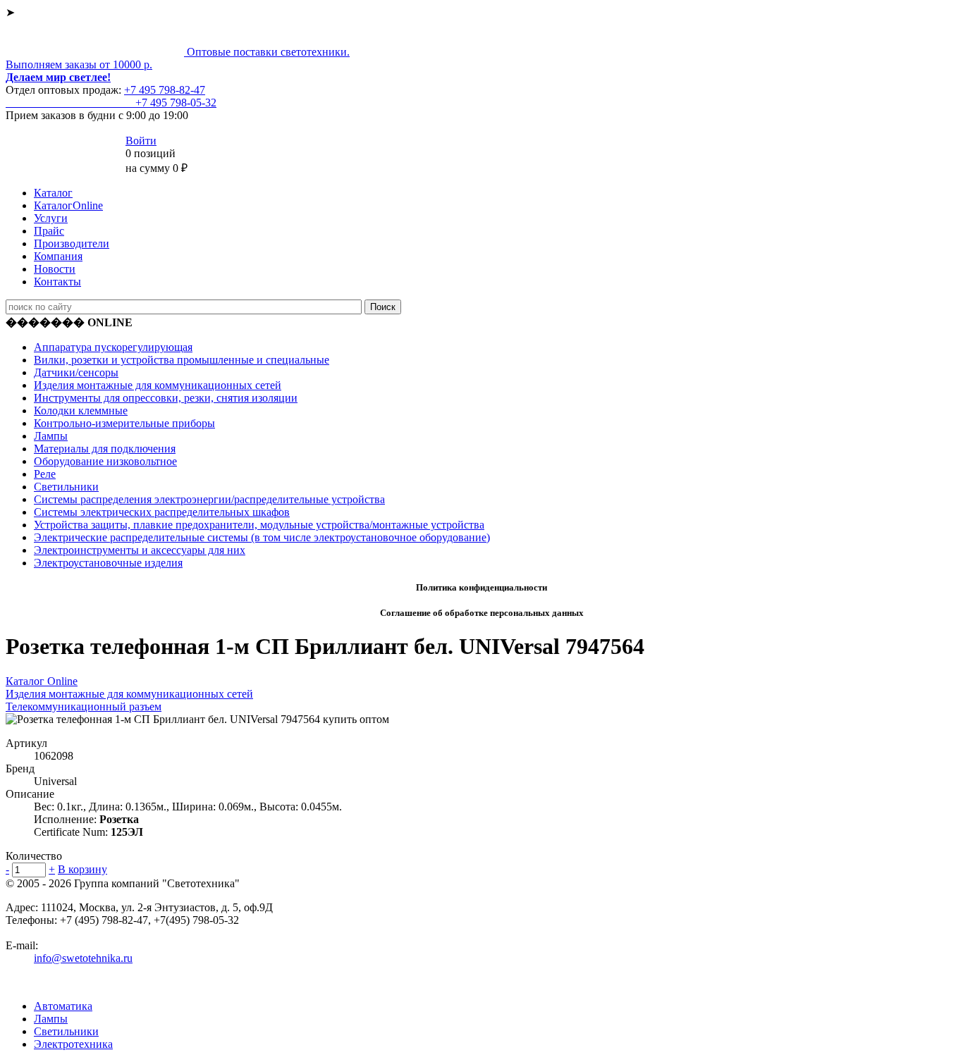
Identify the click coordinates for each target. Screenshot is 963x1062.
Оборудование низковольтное (105, 461)
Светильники (66, 487)
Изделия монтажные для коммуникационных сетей (157, 385)
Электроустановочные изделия (108, 563)
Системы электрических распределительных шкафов (162, 512)
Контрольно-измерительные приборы (124, 423)
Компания (58, 256)
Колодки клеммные (81, 410)
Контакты (57, 282)
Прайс (49, 231)
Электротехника (73, 1044)
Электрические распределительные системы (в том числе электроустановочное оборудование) (262, 537)
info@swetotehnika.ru (83, 958)
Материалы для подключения (105, 449)
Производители (71, 243)
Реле (45, 474)
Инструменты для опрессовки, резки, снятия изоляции (166, 398)
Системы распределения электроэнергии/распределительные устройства (209, 499)
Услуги (51, 218)
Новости (54, 269)
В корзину (82, 869)
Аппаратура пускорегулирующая (113, 347)
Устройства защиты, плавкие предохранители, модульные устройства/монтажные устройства (259, 525)
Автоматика (63, 1006)
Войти (141, 141)
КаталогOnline (68, 205)
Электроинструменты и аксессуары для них (139, 550)
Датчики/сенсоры (76, 372)
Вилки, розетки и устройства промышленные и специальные (181, 360)
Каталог (53, 193)
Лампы (51, 436)
